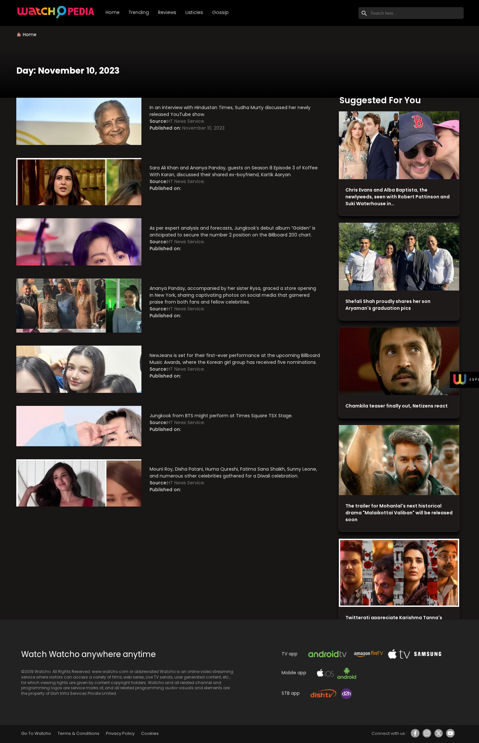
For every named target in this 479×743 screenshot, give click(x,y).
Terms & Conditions (78, 733)
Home (113, 12)
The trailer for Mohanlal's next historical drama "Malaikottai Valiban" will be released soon (399, 513)
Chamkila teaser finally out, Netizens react (396, 406)
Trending (139, 12)
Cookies (150, 733)
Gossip (220, 12)
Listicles (194, 12)
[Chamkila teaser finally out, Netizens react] (399, 361)
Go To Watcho (36, 733)
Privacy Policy (120, 733)
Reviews (167, 12)
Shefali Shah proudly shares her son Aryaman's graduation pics (387, 304)
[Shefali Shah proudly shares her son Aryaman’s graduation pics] (399, 257)
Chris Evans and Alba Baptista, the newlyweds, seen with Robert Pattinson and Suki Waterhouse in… (397, 197)
